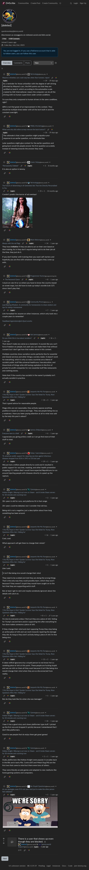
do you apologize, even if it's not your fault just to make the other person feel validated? (28, 791)
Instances (56, 866)
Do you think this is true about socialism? (17, 338)
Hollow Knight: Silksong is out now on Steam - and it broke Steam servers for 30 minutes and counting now (28, 494)
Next (5, 858)
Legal (49, 866)
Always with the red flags (11, 243)
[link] (56, 78)
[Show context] (52, 78)
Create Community (50, 3)
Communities (23, 3)
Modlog (41, 866)
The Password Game (12, 279)
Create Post (35, 3)
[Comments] (12, 842)
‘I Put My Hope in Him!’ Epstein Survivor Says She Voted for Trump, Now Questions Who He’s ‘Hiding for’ (28, 396)
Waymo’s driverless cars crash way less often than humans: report (25, 78)
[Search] (71, 3)
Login (76, 3)
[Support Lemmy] (60, 3)
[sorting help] (56, 63)
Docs (64, 866)
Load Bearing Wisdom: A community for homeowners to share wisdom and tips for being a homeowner (29, 306)
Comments (18, 63)
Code (70, 866)
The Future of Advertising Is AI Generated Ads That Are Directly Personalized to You (29, 187)
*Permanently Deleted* (10, 166)
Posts (27, 63)
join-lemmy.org (80, 866)
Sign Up (83, 3)
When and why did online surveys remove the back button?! (23, 129)
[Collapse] (4, 74)
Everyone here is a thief (10, 433)
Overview (7, 63)
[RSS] (2, 68)
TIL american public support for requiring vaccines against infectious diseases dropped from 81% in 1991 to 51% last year (26, 457)
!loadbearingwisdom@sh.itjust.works (17, 321)
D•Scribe (10, 3)
